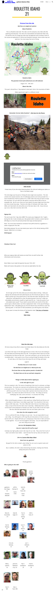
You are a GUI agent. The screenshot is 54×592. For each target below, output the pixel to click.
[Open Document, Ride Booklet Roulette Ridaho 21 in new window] (47, 164)
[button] (52, 1)
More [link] (47, 2)
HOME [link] (41, 2)
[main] (27, 12)
